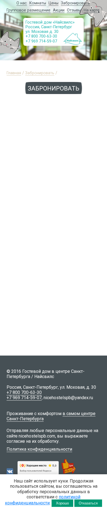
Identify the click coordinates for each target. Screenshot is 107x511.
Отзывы (74, 10)
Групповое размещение (28, 10)
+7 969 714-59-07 (41, 41)
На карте (92, 10)
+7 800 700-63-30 (41, 36)
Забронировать (75, 3)
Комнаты (37, 3)
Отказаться (88, 503)
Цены (53, 3)
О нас (21, 3)
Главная (14, 73)
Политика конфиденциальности (39, 449)
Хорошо (62, 503)
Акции (58, 10)
